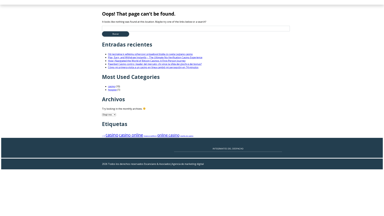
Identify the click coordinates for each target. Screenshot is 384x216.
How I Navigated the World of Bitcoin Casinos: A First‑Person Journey (147, 60)
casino (111, 86)
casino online (131, 135)
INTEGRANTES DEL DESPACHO (228, 148)
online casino (168, 135)
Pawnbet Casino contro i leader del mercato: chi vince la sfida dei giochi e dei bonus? (155, 64)
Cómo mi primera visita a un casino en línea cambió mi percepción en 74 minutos (153, 67)
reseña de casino (186, 136)
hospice (112, 89)
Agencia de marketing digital (188, 164)
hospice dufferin (150, 136)
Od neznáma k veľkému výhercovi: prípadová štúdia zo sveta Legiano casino (150, 54)
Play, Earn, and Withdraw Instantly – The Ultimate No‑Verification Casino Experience (155, 57)
